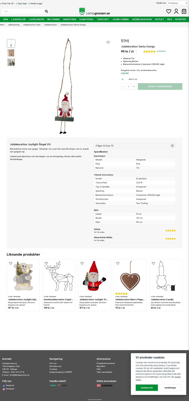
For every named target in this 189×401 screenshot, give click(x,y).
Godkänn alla (147, 388)
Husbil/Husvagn (142, 19)
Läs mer (125, 73)
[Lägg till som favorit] (168, 11)
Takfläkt (103, 19)
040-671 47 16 (17, 372)
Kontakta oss (55, 366)
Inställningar (170, 388)
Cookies (53, 369)
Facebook (10, 385)
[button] (46, 11)
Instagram (10, 389)
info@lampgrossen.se (19, 375)
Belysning (53, 19)
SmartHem (69, 19)
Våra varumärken (104, 372)
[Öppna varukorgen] (184, 11)
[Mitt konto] (176, 11)
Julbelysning (120, 19)
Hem (5, 19)
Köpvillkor (101, 366)
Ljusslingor (36, 19)
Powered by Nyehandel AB (94, 399)
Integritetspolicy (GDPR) (61, 372)
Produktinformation (106, 363)
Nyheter (180, 19)
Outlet (159, 19)
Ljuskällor (18, 19)
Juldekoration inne (31, 24)
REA (169, 19)
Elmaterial (86, 19)
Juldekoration (50, 24)
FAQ (99, 369)
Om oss (53, 363)
